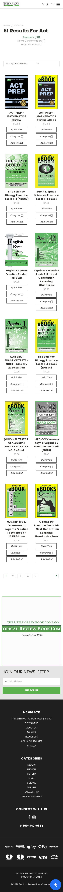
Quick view (16, 129)
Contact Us (31, 723)
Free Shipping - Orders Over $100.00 (31, 718)
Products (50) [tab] (31, 37)
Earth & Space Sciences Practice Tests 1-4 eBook (46, 195)
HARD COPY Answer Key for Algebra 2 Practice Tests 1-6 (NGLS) (46, 445)
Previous (5, 888)
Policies (31, 732)
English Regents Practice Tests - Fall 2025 (17, 274)
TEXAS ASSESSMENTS (31, 796)
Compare (15, 136)
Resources (31, 736)
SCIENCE (31, 782)
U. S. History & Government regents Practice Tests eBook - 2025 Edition (16, 529)
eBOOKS (31, 764)
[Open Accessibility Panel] (55, 884)
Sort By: (10, 63)
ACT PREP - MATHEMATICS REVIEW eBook (46, 116)
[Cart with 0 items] (52, 4)
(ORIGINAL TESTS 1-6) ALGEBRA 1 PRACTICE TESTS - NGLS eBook (16, 445)
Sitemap (31, 745)
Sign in (24, 741)
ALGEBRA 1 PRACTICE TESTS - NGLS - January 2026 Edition (17, 362)
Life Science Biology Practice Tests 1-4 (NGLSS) (17, 195)
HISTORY (31, 773)
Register (38, 741)
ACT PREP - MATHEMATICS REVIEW (16, 116)
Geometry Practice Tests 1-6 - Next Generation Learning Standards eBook (46, 529)
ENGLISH (31, 769)
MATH (31, 778)
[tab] (31, 41)
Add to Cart (16, 142)
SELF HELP (31, 787)
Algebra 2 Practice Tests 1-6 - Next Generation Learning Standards (46, 278)
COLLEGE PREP (31, 791)
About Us (31, 727)
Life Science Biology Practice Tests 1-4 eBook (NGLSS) (46, 362)
